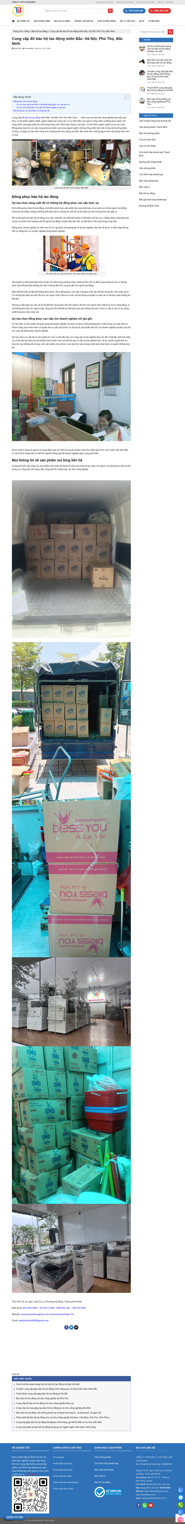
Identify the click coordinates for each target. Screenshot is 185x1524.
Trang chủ (17, 31)
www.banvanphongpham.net (34, 1314)
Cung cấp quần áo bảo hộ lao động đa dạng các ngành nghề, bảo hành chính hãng (56, 1427)
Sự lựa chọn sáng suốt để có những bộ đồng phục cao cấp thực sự (43, 104)
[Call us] (144, 1505)
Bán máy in (144, 187)
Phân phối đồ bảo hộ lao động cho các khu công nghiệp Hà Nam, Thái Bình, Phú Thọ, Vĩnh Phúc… (63, 1417)
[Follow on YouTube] (150, 1505)
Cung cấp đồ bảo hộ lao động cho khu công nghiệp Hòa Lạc (45, 1403)
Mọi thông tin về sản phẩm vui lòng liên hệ (31, 111)
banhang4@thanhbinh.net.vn (154, 1498)
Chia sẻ (15, 1374)
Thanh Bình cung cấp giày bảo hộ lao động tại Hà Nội (42, 1394)
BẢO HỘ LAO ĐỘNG (62, 21)
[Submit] (110, 11)
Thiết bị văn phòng (106, 21)
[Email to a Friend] (76, 1327)
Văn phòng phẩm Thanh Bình (153, 127)
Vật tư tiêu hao (127, 21)
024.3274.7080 (47, 1308)
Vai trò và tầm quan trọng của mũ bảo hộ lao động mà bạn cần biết (47, 1384)
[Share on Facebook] (66, 1327)
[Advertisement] (71, 75)
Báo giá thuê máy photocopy (152, 199)
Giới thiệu (169, 2)
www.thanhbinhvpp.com (62, 1314)
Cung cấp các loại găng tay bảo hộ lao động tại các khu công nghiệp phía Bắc (53, 1408)
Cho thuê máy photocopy (151, 174)
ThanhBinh (29, 48)
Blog (141, 21)
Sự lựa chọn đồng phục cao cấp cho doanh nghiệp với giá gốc (41, 107)
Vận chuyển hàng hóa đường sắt (155, 121)
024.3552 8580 (30, 1308)
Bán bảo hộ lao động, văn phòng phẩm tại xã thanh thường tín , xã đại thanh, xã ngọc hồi (58, 1413)
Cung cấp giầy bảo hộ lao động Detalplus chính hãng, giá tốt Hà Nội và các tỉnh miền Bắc (59, 1422)
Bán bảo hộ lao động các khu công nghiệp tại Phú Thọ (42, 1398)
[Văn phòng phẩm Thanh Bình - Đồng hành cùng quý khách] (26, 11)
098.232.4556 (79, 1308)
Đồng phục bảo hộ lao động (25, 101)
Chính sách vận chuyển (145, 2)
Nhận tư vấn (15, 1517)
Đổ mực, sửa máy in (83, 21)
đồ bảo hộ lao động (31, 117)
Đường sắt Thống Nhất (150, 162)
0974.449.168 (152, 1488)
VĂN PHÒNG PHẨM (42, 21)
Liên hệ (160, 2)
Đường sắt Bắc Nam (149, 206)
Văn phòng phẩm (147, 168)
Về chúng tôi (23, 21)
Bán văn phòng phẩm (149, 133)
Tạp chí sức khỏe (147, 146)
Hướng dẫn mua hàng (104, 2)
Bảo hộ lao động (39, 31)
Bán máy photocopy (148, 181)
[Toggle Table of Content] (125, 97)
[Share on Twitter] (71, 1327)
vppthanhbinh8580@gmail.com (34, 1320)
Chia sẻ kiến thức (147, 140)
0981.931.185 (63, 1308)
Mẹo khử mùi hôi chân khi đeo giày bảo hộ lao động (159, 61)
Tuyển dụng (154, 21)
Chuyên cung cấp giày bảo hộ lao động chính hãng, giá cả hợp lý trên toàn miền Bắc (56, 1389)
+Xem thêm (30, 1474)
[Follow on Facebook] (139, 1505)
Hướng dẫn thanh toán (125, 2)
